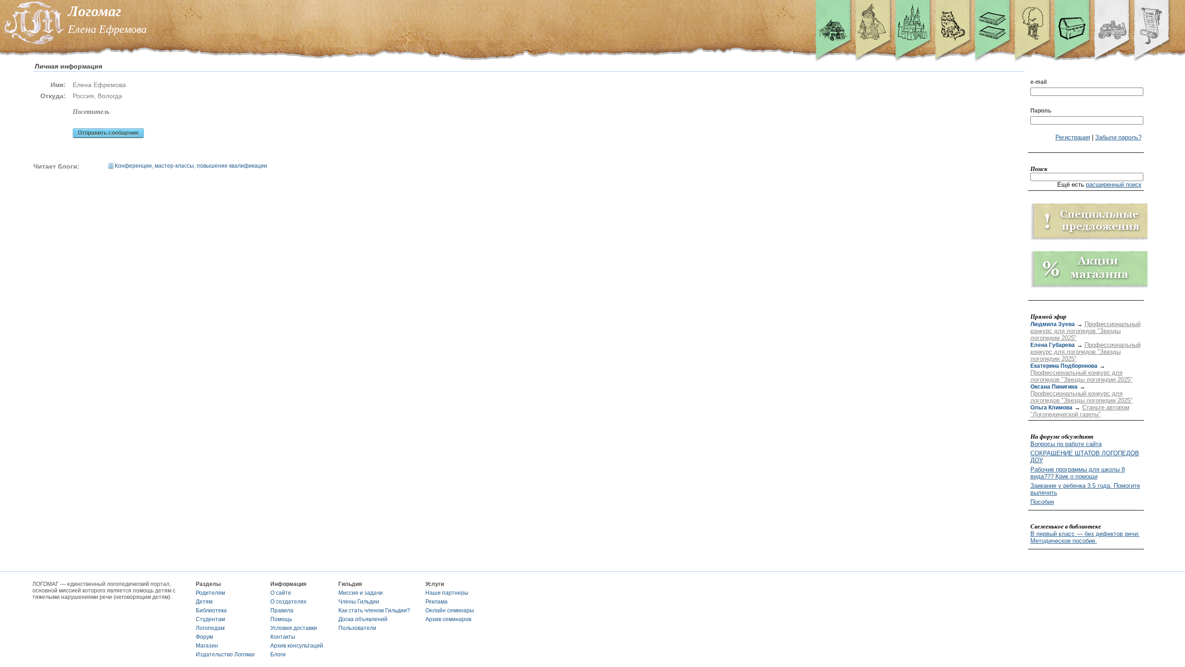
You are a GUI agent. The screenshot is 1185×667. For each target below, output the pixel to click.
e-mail (1038, 82)
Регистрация (1072, 137)
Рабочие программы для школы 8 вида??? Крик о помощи (1077, 473)
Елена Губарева (1052, 345)
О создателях (288, 601)
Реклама (436, 601)
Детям (204, 601)
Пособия (1042, 501)
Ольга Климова (1051, 407)
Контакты (282, 637)
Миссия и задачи (360, 593)
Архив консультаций (296, 645)
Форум (204, 637)
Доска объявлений (362, 619)
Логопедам (210, 628)
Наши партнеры (446, 593)
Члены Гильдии (358, 601)
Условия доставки (293, 628)
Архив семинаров (448, 619)
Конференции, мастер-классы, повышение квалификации (191, 166)
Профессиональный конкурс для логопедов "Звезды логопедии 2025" (1085, 331)
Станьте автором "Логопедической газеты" (1079, 411)
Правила (281, 610)
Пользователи (357, 628)
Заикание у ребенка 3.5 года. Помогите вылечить (1085, 489)
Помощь (281, 619)
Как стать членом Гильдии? (374, 610)
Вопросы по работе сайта (1066, 443)
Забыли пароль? (1118, 137)
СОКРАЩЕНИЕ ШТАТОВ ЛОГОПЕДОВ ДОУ (1084, 457)
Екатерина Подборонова (1064, 366)
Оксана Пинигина (1054, 387)
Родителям (210, 593)
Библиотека (211, 610)
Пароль (1040, 110)
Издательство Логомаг (225, 654)
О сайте (280, 593)
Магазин (207, 645)
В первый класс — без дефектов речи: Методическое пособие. (1085, 537)
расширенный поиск (1113, 184)
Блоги (278, 654)
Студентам (210, 619)
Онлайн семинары (449, 610)
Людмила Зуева (1052, 324)
